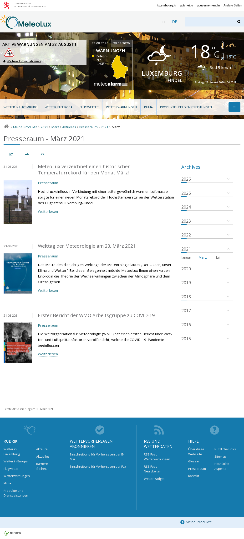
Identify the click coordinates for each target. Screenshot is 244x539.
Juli (218, 257)
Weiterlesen (48, 211)
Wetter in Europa (58, 107)
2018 (186, 296)
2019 (186, 282)
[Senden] (43, 154)
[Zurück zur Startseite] (26, 26)
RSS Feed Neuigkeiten (152, 468)
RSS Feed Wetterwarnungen (157, 456)
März (55, 127)
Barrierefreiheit (42, 466)
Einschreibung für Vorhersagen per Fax (98, 466)
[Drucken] (27, 154)
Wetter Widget (154, 478)
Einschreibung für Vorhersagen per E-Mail (97, 456)
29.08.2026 (121, 43)
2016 (186, 324)
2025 (186, 193)
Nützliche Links (225, 449)
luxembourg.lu (166, 5)
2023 (186, 221)
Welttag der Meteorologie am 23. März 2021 (87, 246)
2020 (186, 269)
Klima (148, 107)
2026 (186, 179)
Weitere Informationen (24, 61)
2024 (186, 207)
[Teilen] (11, 154)
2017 (186, 310)
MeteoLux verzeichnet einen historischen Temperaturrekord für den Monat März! (84, 169)
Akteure (42, 449)
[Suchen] (239, 21)
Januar (186, 257)
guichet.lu (186, 5)
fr (164, 22)
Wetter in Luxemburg (20, 107)
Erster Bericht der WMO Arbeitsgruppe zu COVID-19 (96, 315)
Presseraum (88, 127)
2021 (44, 127)
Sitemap (220, 456)
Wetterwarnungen (121, 107)
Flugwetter (89, 107)
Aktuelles (69, 127)
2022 (186, 235)
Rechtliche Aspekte (221, 466)
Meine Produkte (25, 127)
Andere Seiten (233, 5)
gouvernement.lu (208, 5)
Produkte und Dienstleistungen (186, 107)
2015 (186, 338)
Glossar (193, 461)
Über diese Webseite (196, 451)
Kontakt (193, 476)
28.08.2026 (100, 43)
